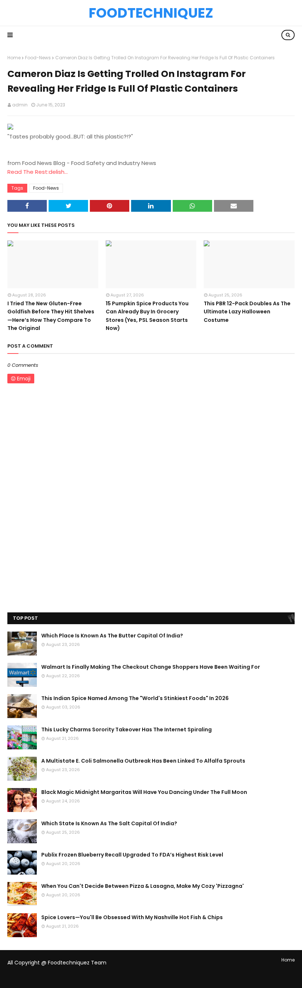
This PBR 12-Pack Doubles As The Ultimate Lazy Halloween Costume (247, 312)
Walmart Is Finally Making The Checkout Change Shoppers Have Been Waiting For (150, 667)
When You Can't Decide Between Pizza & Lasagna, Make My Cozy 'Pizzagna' (142, 886)
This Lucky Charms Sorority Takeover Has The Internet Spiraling (126, 729)
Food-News (38, 58)
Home (14, 58)
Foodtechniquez (151, 12)
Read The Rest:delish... (37, 172)
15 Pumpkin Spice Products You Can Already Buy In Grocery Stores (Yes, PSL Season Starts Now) (147, 316)
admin (20, 105)
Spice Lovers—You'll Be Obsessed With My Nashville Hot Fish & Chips (132, 917)
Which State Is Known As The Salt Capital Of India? (109, 823)
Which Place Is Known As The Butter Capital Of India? (112, 635)
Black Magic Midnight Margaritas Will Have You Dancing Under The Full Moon (144, 792)
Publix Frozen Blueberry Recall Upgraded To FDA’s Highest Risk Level (132, 854)
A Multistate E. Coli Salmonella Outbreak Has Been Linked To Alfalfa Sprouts (143, 760)
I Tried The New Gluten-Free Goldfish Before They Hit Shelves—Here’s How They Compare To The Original (50, 316)
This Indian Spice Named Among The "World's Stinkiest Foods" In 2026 (135, 698)
